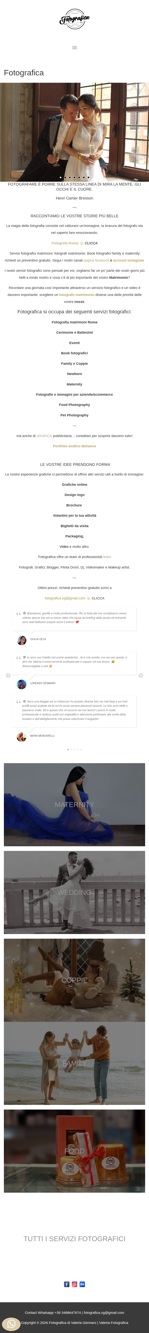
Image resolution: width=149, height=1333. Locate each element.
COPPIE (74, 980)
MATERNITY (74, 805)
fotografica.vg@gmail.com (65, 598)
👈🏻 (81, 243)
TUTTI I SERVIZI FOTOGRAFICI (74, 1239)
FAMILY (74, 1063)
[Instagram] (74, 1284)
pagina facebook (96, 260)
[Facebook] (67, 1284)
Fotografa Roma (65, 243)
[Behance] (82, 1284)
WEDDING (74, 892)
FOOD (74, 1151)
